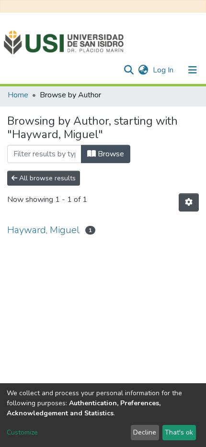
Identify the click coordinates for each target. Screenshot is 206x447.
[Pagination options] (189, 202)
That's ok (179, 432)
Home (18, 95)
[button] (143, 70)
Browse (110, 154)
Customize (22, 432)
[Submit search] (128, 70)
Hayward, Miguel (43, 230)
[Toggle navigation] (192, 70)
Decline (144, 432)
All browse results (46, 178)
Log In (164, 70)
